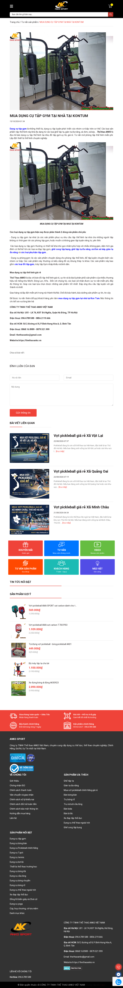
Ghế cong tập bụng (73, 827)
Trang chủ (15, 22)
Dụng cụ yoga (16, 904)
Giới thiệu (14, 781)
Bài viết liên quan (22, 423)
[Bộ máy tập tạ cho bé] (18, 669)
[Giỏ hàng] (110, 6)
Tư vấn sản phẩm (29, 22)
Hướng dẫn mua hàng (20, 813)
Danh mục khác (17, 913)
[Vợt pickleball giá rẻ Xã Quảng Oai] (29, 484)
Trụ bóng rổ (69, 799)
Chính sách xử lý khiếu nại (22, 799)
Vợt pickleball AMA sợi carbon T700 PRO (48, 625)
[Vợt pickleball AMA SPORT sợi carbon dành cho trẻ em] (18, 611)
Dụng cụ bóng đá (18, 871)
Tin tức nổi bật (20, 581)
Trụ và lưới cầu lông (73, 804)
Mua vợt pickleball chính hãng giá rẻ (81, 790)
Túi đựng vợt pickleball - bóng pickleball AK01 (50, 644)
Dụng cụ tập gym (18, 838)
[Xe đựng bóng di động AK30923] (18, 688)
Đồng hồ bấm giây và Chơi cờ (23, 899)
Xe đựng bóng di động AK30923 (44, 682)
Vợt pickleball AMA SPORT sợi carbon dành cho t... (53, 605)
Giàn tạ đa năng (71, 785)
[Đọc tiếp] (60, 451)
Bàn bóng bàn (70, 795)
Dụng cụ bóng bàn (18, 843)
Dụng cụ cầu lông (18, 876)
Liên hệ (13, 818)
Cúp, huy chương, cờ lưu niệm (24, 908)
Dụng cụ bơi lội (17, 862)
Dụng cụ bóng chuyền (20, 880)
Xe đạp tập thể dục (73, 818)
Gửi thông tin (23, 412)
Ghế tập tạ (69, 781)
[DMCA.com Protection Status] (18, 758)
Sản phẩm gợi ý (20, 594)
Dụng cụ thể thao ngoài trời (77, 823)
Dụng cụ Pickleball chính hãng (24, 848)
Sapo (102, 984)
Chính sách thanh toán (21, 790)
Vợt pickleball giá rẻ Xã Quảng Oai (81, 471)
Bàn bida (68, 809)
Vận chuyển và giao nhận (21, 795)
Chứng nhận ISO (17, 785)
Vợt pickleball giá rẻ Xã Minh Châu (81, 507)
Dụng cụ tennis (17, 857)
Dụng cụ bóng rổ (17, 885)
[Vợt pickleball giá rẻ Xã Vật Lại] (29, 448)
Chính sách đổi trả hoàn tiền (23, 804)
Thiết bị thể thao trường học (23, 866)
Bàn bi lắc (68, 813)
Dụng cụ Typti (16, 852)
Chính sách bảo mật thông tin (24, 809)
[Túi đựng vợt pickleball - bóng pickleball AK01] (18, 650)
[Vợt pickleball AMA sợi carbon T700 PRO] (18, 631)
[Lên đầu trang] (118, 960)
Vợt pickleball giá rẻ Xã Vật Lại (78, 436)
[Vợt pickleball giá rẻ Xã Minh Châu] (29, 519)
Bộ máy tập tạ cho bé (39, 663)
